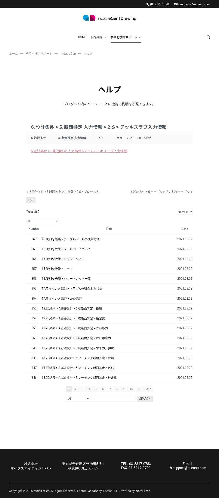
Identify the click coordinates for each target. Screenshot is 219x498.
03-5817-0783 (140, 464)
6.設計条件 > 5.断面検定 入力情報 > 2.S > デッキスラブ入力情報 (79, 151)
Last (148, 389)
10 (131, 389)
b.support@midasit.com (188, 468)
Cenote (93, 491)
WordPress (142, 491)
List (30, 200)
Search (145, 398)
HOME (82, 37)
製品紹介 (97, 37)
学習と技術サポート (124, 37)
